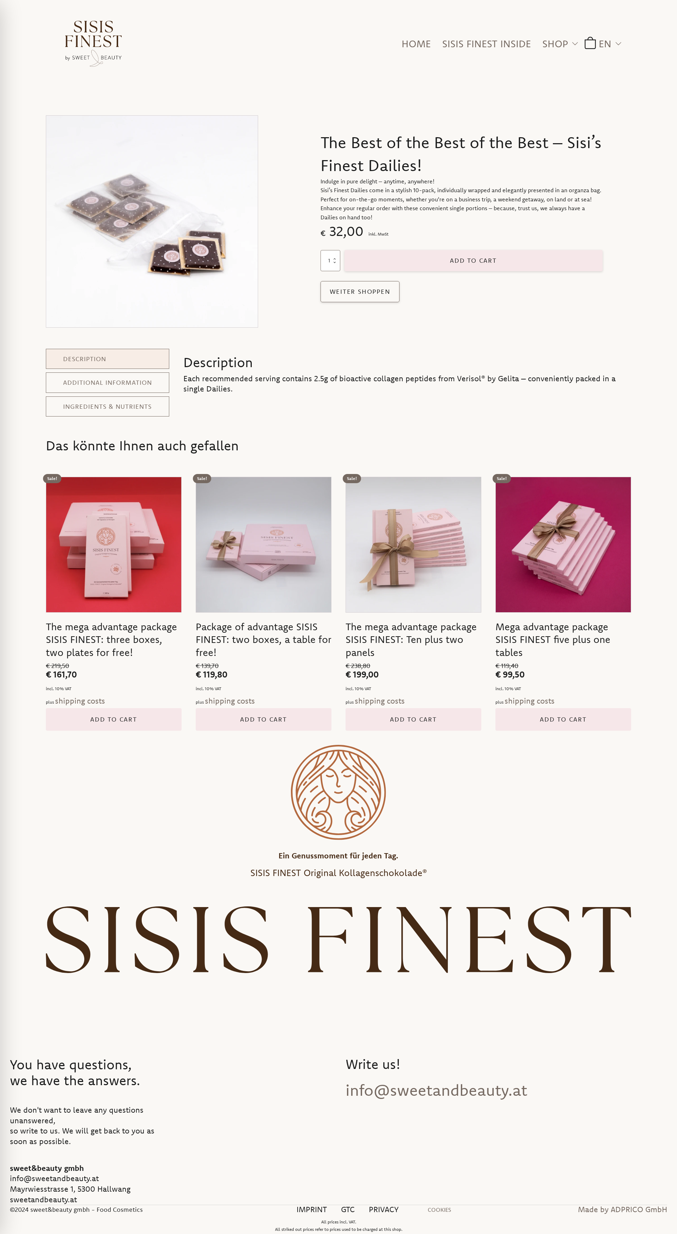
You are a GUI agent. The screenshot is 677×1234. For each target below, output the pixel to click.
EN (605, 43)
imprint (312, 1209)
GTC (348, 1209)
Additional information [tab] (107, 382)
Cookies (439, 1209)
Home (416, 43)
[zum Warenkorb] (588, 43)
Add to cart (473, 260)
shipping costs (80, 701)
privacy (383, 1209)
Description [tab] (84, 359)
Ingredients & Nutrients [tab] (107, 406)
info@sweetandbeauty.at (436, 1090)
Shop (555, 43)
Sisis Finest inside (486, 43)
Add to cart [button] (113, 719)
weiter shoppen (360, 291)
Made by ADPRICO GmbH (622, 1209)
